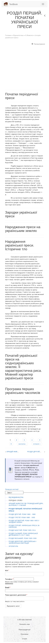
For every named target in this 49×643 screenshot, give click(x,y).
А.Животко (29, 35)
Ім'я (7, 570)
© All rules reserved (24, 619)
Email (7, 587)
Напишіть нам (24, 624)
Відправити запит (13, 606)
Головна (8, 35)
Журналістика (18, 35)
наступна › (22, 444)
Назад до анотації (11, 489)
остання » (37, 444)
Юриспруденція (24, 629)
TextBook (13, 4)
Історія (24, 638)
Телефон (9, 579)
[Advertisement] (24, 65)
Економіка (24, 634)
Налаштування (39, 44)
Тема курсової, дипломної (16, 595)
